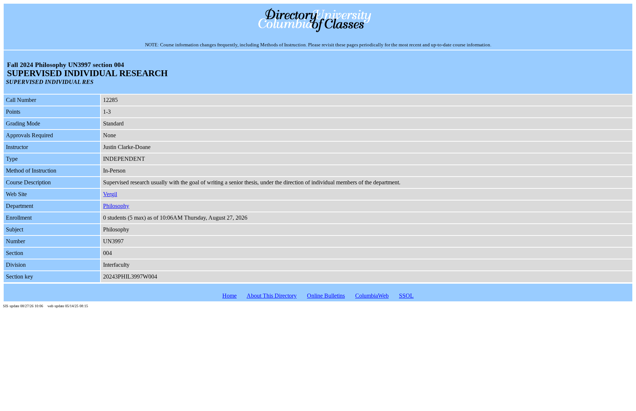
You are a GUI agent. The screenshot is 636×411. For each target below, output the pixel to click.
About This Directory (272, 296)
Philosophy (116, 206)
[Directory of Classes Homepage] (318, 31)
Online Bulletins (326, 296)
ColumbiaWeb (372, 296)
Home (229, 296)
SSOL (406, 296)
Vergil (110, 194)
